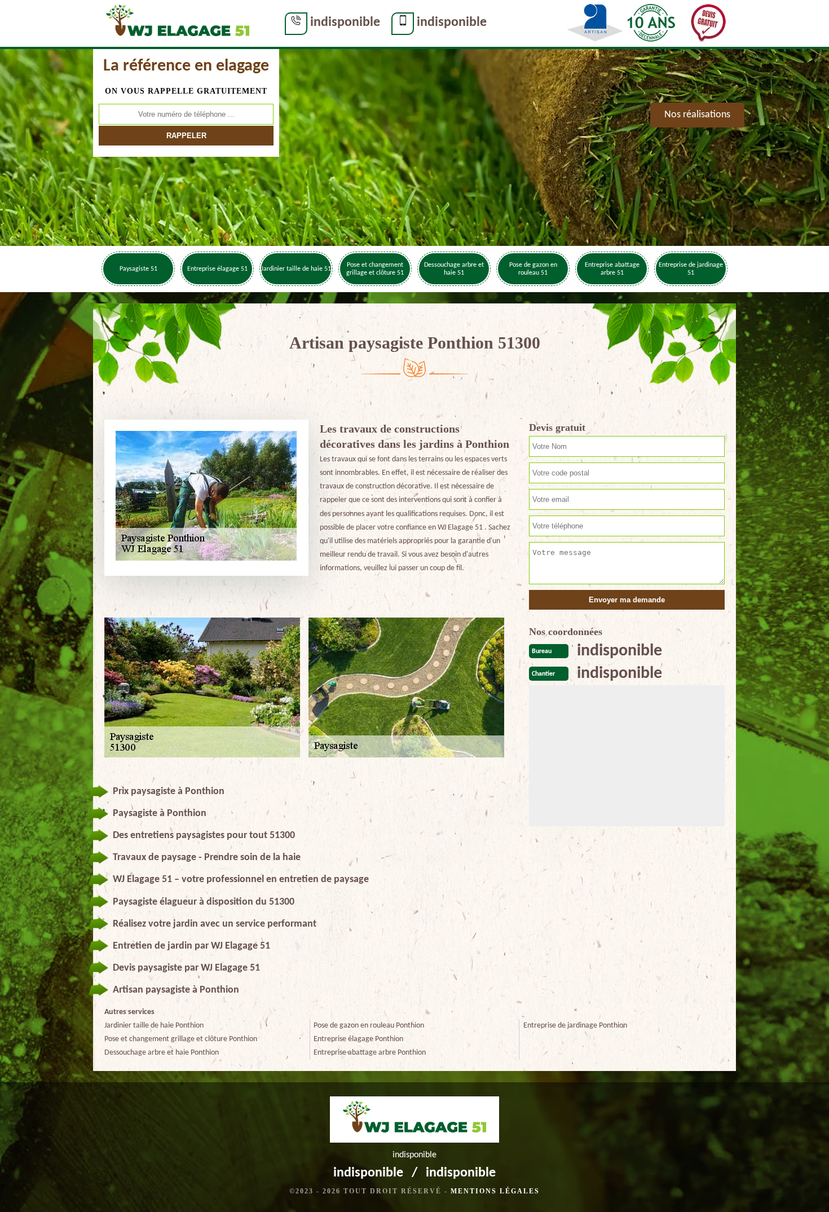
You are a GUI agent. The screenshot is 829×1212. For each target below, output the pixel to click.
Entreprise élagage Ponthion (358, 1039)
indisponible (345, 22)
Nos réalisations (697, 114)
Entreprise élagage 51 (217, 269)
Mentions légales (495, 1191)
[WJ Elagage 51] (177, 23)
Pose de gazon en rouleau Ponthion (369, 1025)
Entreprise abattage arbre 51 (612, 269)
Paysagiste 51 (138, 269)
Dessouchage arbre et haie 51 (454, 269)
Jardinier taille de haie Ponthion (154, 1025)
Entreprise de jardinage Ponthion (575, 1025)
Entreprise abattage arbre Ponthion (370, 1052)
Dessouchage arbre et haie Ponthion (161, 1052)
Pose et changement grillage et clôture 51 (375, 269)
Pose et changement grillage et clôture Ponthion (180, 1039)
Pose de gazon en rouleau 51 (533, 269)
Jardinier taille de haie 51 (296, 269)
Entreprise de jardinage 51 (691, 269)
